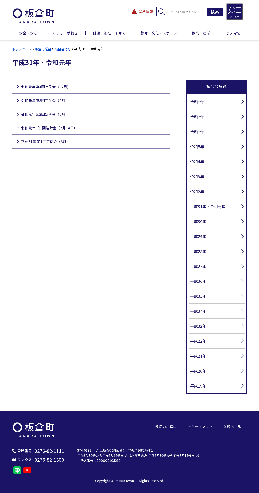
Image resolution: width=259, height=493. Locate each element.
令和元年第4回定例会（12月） (46, 86)
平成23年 (198, 326)
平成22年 (198, 341)
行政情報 (232, 32)
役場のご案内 (166, 426)
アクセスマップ (200, 426)
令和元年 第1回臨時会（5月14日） (49, 127)
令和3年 (197, 176)
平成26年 (198, 281)
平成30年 (198, 221)
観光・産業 (201, 32)
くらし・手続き (65, 32)
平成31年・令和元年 (207, 206)
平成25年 (198, 296)
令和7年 (197, 117)
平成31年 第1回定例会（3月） (45, 141)
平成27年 (198, 266)
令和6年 (197, 132)
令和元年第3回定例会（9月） (45, 100)
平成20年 (198, 371)
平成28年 (198, 251)
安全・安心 (28, 32)
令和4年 (197, 161)
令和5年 (197, 147)
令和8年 (197, 102)
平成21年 (198, 356)
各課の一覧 (232, 426)
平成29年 (198, 236)
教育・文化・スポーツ (159, 32)
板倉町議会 (43, 48)
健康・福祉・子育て (109, 32)
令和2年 (197, 191)
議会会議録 (63, 48)
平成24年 (198, 311)
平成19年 (198, 386)
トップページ (22, 48)
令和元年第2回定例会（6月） (45, 114)
